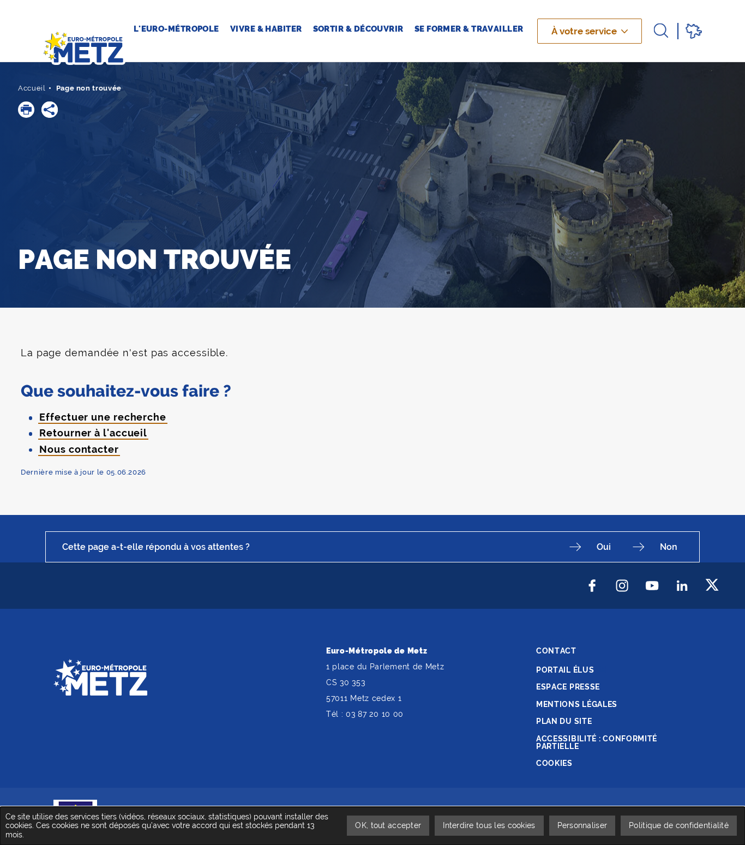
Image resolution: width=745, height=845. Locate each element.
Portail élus (565, 670)
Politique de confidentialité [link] (679, 825)
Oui (604, 547)
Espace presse (568, 686)
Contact (556, 650)
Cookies (554, 763)
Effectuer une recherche (102, 417)
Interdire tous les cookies (489, 825)
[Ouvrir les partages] (49, 109)
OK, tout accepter (388, 825)
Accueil (32, 88)
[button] (26, 109)
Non (668, 547)
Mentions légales (576, 704)
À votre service (584, 31)
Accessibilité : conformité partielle (596, 742)
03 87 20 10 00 (375, 714)
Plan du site (564, 721)
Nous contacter (79, 449)
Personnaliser (582, 825)
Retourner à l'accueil (93, 433)
